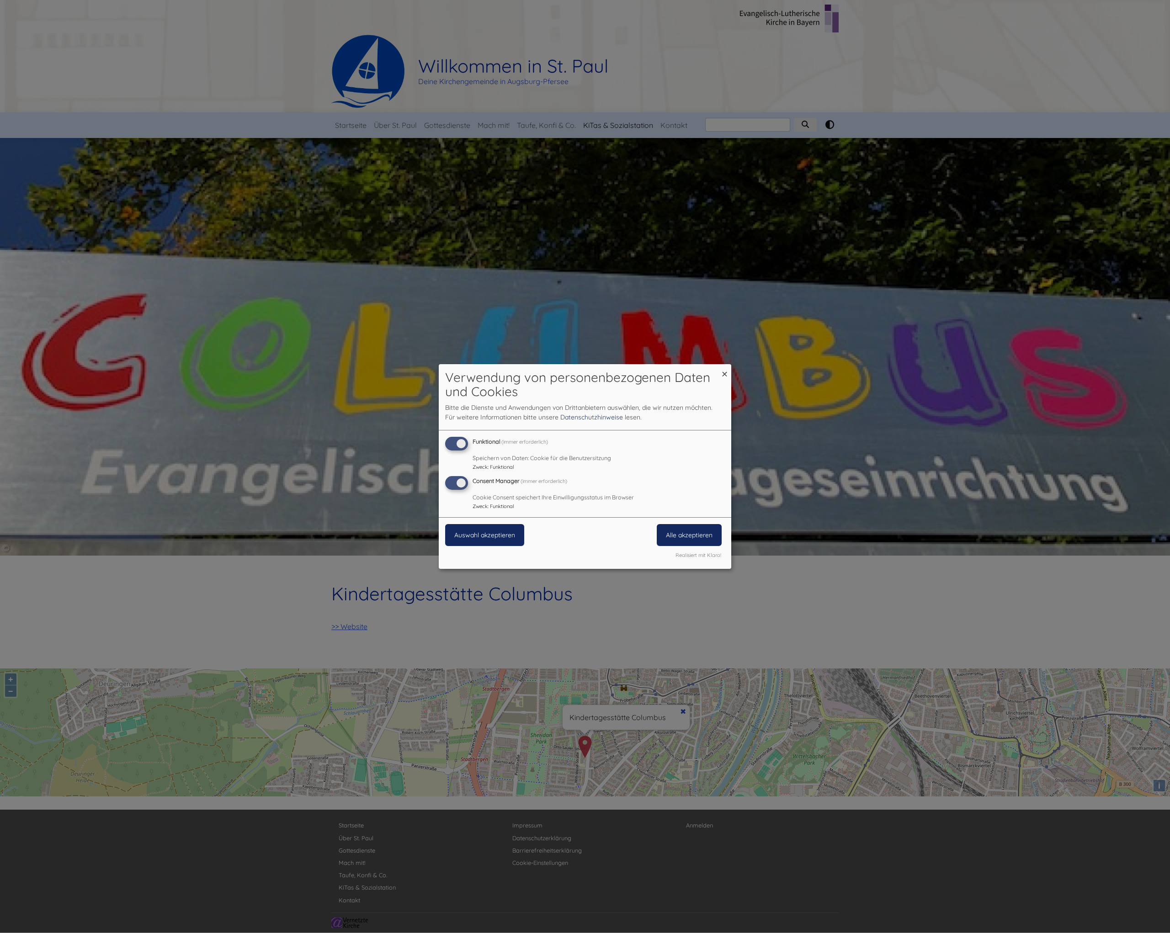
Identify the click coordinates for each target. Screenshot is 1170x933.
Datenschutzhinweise (591, 417)
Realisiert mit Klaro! (698, 555)
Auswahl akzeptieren (484, 535)
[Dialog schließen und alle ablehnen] (724, 370)
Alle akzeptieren (689, 535)
